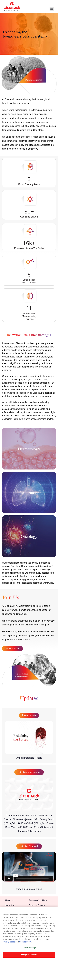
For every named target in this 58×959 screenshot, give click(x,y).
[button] (52, 9)
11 (29, 308)
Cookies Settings (29, 947)
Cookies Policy (25, 942)
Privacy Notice (9, 942)
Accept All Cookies (29, 954)
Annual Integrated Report (29, 758)
